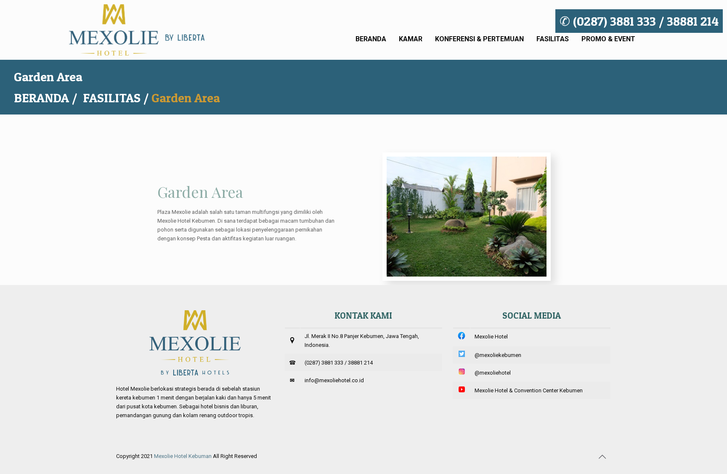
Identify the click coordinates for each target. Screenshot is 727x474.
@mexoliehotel (493, 373)
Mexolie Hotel (491, 336)
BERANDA (41, 97)
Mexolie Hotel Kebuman (183, 456)
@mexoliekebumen (498, 355)
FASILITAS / (117, 97)
